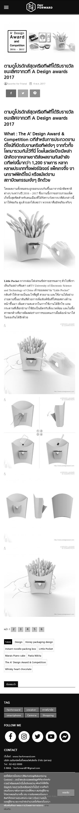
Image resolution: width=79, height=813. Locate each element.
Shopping (48, 715)
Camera (32, 715)
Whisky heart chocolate (18, 669)
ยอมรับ (65, 793)
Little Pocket (46, 649)
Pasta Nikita (34, 656)
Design (18, 642)
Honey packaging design (39, 642)
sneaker (31, 710)
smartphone (14, 715)
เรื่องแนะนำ (11, 684)
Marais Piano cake (15, 656)
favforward (13, 710)
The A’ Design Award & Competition (25, 662)
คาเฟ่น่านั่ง (47, 710)
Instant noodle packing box (20, 649)
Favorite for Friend (17, 84)
